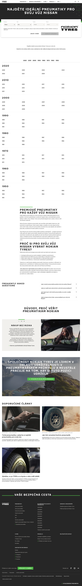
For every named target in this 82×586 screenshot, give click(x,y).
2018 (23, 84)
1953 (43, 194)
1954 (23, 194)
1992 (63, 123)
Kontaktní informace (21, 547)
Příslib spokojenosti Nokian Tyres (67, 508)
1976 (63, 155)
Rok (17, 21)
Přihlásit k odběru (25, 568)
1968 (23, 172)
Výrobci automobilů (19, 519)
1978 (23, 155)
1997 (43, 119)
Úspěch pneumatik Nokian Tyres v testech (24, 522)
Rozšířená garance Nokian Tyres (67, 506)
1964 (23, 176)
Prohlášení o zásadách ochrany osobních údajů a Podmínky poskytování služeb (38, 576)
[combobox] (10, 24)
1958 (23, 190)
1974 (23, 158)
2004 (23, 105)
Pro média (17, 541)
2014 (23, 87)
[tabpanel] (31, 28)
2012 (63, 87)
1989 (3, 137)
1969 (3, 172)
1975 (3, 158)
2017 (43, 84)
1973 (43, 158)
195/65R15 (39, 514)
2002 (63, 105)
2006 (63, 102)
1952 (63, 194)
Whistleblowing (59, 576)
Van (16, 517)
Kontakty (17, 543)
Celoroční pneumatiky (20, 510)
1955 (3, 194)
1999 (3, 119)
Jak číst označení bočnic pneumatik (56, 435)
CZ (75, 1)
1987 (43, 137)
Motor (47, 21)
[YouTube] (78, 568)
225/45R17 (39, 509)
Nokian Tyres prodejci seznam (44, 538)
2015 (3, 87)
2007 (43, 102)
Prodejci (51, 1)
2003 (43, 105)
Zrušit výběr (34, 33)
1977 (43, 155)
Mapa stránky (66, 576)
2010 (29, 60)
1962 (63, 176)
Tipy (58, 1)
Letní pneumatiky (19, 506)
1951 (3, 197)
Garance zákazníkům (35, 1)
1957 (43, 190)
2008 (23, 102)
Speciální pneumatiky (21, 524)
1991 (3, 126)
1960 (52, 60)
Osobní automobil (19, 513)
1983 (43, 141)
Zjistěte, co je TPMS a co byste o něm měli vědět (20, 476)
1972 (63, 158)
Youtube (18, 559)
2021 (23, 73)
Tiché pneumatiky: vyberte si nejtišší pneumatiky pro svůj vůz (16, 436)
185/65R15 (39, 520)
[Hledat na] (78, 1)
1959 (3, 190)
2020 (25, 60)
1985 (3, 141)
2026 (3, 70)
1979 (3, 155)
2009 (3, 102)
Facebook (18, 556)
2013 (43, 87)
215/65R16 (39, 518)
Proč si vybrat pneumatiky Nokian (22, 536)
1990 (39, 60)
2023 (63, 70)
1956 (63, 190)
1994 (23, 123)
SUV (16, 515)
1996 (63, 119)
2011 (3, 91)
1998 (23, 119)
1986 (63, 137)
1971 (3, 162)
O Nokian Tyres (18, 538)
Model (34, 21)
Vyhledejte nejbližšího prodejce (42, 379)
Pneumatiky (23, 1)
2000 (34, 60)
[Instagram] (74, 568)
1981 (3, 144)
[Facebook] (71, 568)
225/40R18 (39, 511)
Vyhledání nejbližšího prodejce (44, 536)
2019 (3, 84)
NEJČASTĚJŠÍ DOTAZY (66, 534)
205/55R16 (39, 507)
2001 (3, 109)
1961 (3, 179)
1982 (63, 141)
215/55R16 (39, 527)
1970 (48, 60)
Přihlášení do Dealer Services (45, 541)
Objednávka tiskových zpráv (21, 552)
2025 (23, 70)
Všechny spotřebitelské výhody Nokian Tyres (22, 345)
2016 (63, 84)
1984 (23, 141)
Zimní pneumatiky (19, 508)
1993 (43, 123)
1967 (43, 172)
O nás (45, 1)
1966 (63, 172)
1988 (23, 137)
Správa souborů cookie (7, 579)
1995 (3, 123)
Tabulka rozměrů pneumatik (43, 529)
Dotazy (16, 550)
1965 (3, 176)
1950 (57, 60)
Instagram (18, 554)
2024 (43, 70)
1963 (43, 176)
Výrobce (5, 21)
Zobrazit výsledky (51, 33)
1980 (43, 60)
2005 (3, 105)
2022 (3, 73)
